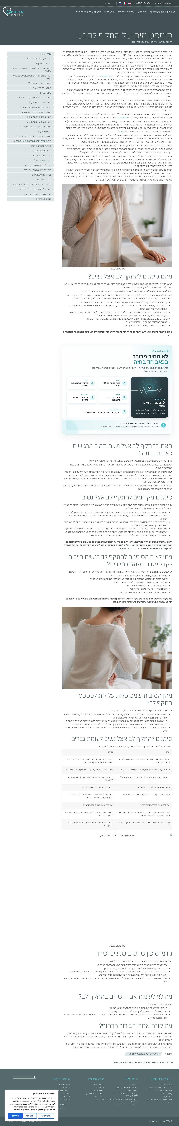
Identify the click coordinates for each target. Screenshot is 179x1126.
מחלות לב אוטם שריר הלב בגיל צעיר (34, 189)
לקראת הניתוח (98, 1084)
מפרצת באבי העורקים (41, 145)
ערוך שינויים (46, 1116)
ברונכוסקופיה (167, 1096)
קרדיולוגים (106, 76)
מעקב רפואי (99, 1096)
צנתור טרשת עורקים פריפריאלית (159, 1087)
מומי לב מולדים (44, 179)
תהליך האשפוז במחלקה (94, 1093)
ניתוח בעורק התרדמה (164, 1090)
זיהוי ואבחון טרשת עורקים (39, 116)
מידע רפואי (109, 12)
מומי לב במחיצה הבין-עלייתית (37, 170)
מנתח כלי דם (45, 92)
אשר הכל (15, 1116)
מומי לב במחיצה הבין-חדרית (38, 165)
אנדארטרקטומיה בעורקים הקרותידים (34, 97)
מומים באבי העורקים (41, 155)
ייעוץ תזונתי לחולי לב (164, 1084)
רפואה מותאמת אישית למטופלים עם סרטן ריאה (32, 77)
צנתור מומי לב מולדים (41, 174)
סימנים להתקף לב (42, 63)
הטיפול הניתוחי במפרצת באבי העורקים (33, 136)
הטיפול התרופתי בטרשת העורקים (35, 112)
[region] (31, 1105)
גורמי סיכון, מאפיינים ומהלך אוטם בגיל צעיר (31, 184)
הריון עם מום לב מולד (41, 150)
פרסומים (66, 1093)
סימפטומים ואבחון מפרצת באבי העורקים (32, 141)
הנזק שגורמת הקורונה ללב (39, 83)
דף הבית (171, 12)
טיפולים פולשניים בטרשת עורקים (36, 107)
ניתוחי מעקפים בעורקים (40, 102)
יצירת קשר (81, 12)
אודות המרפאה (157, 12)
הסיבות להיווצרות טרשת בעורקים (35, 126)
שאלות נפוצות (98, 1100)
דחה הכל (29, 1116)
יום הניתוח (100, 1087)
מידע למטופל (95, 12)
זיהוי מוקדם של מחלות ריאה (38, 58)
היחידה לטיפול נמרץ (96, 1090)
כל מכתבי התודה (63, 1100)
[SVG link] (13, 12)
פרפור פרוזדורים (43, 198)
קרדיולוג (120, 131)
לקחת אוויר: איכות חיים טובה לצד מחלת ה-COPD (31, 69)
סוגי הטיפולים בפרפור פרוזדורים (36, 194)
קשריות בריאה (166, 1093)
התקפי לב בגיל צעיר (42, 88)
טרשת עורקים (44, 131)
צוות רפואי (141, 12)
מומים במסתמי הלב (42, 160)
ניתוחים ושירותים (126, 12)
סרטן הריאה (45, 53)
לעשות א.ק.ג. (122, 117)
